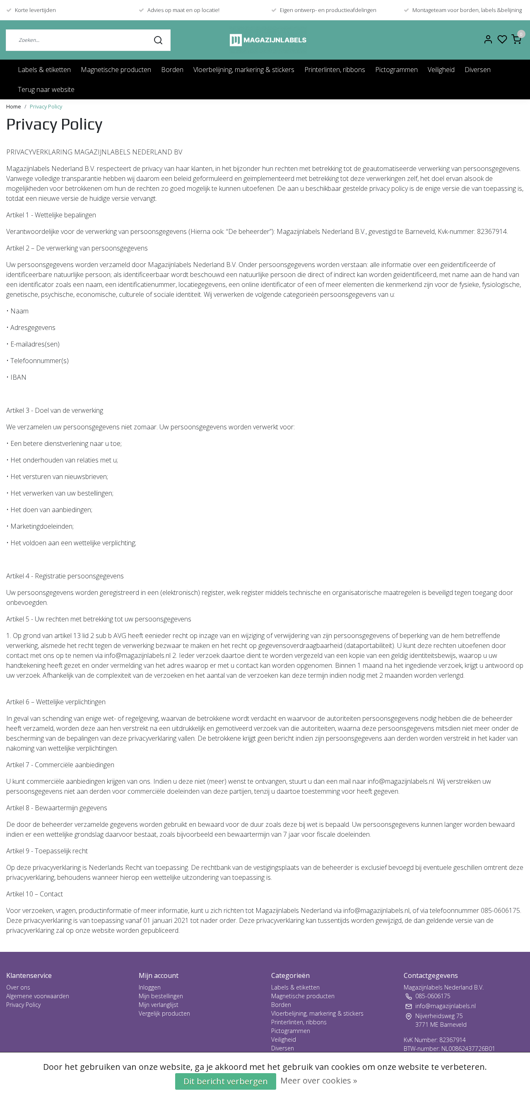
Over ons (18, 987)
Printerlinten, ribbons (334, 69)
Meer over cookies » (318, 1080)
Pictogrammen (396, 69)
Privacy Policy (46, 106)
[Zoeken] (158, 39)
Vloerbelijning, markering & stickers (243, 69)
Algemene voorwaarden (37, 996)
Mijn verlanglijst (158, 1005)
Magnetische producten (116, 69)
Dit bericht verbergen (225, 1081)
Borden (172, 69)
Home (13, 106)
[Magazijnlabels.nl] (268, 39)
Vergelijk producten (164, 1013)
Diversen (478, 69)
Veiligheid (441, 69)
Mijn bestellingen (161, 996)
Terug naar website (46, 89)
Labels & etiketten (44, 69)
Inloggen (150, 987)
